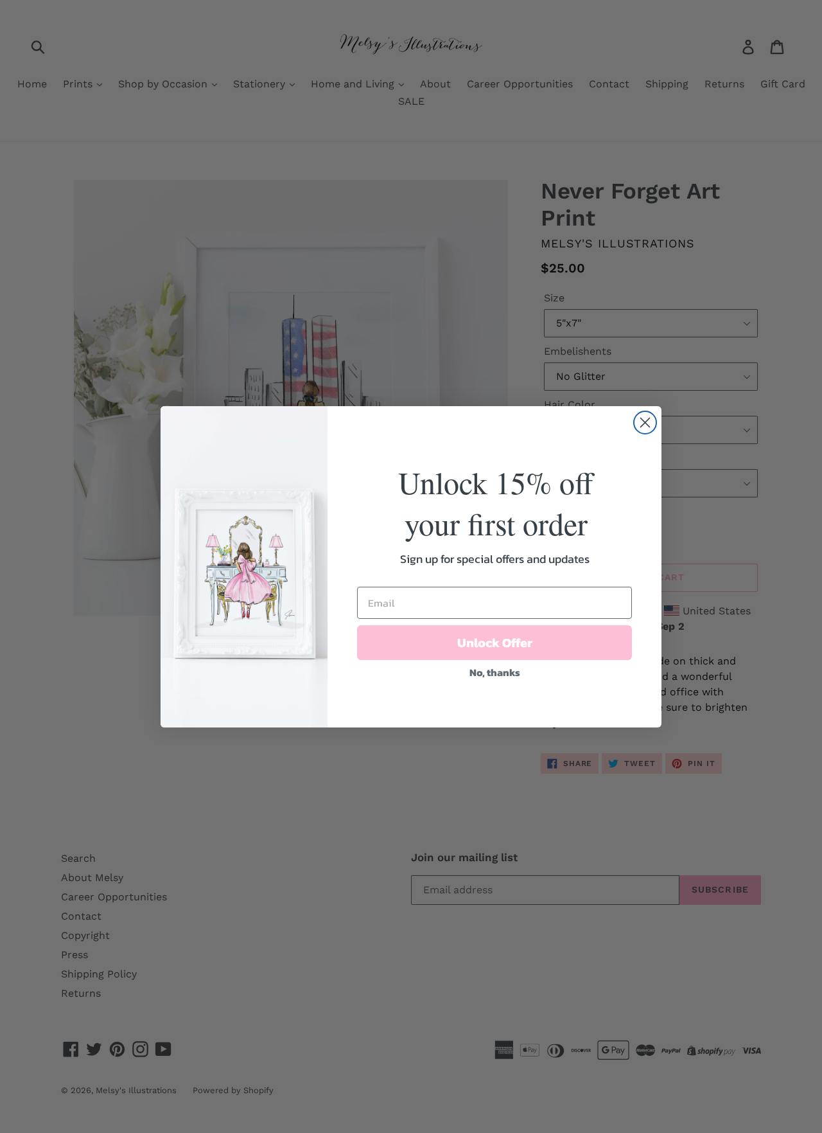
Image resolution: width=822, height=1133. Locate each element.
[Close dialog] (645, 422)
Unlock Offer (494, 642)
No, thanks (494, 672)
